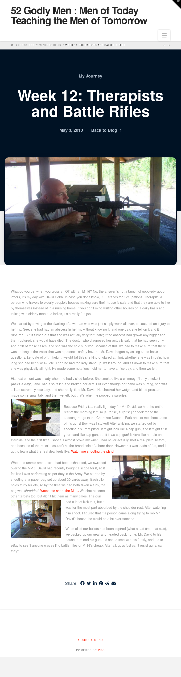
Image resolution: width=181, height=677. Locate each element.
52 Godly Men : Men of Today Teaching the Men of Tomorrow (79, 15)
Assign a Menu (90, 640)
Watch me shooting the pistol (92, 451)
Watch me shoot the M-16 (59, 490)
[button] (164, 35)
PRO (101, 650)
